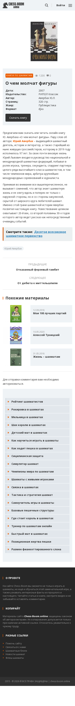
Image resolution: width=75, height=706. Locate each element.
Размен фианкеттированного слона (36, 549)
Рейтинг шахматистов (27, 401)
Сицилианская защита (27, 456)
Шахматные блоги (16, 650)
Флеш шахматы (15, 657)
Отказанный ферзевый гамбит (37, 269)
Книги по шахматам (19, 75)
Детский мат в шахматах (29, 432)
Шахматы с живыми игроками (32, 479)
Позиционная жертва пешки (31, 541)
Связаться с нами (16, 647)
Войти (60, 5)
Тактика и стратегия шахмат (32, 495)
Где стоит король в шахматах (32, 518)
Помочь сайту (14, 643)
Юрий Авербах (23, 141)
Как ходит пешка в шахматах (32, 448)
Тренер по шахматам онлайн (31, 526)
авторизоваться (13, 383)
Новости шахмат (15, 654)
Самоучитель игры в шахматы (32, 502)
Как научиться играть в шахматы (34, 440)
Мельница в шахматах (27, 417)
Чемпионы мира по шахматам (32, 471)
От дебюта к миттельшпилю (37, 283)
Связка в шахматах (24, 487)
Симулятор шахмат (25, 464)
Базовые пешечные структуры (32, 510)
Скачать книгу (18, 117)
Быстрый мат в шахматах (29, 533)
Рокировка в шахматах (27, 409)
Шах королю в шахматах (28, 425)
